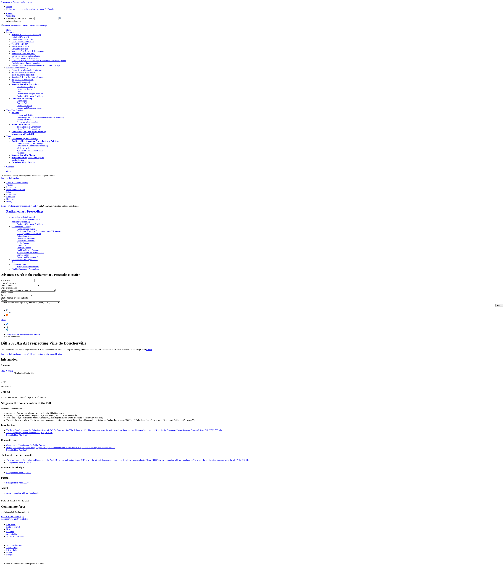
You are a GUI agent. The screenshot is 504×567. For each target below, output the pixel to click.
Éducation (10, 197)
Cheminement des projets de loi (30, 94)
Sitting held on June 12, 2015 (18, 473)
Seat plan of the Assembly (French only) (23, 334)
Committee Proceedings (22, 98)
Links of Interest (13, 527)
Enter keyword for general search (20, 18)
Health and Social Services (28, 250)
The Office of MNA (20, 44)
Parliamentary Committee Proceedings (32, 146)
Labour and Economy (26, 241)
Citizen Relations (24, 248)
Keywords (5, 280)
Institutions (21, 245)
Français (9, 555)
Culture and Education (26, 238)
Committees (22, 101)
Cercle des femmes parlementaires (26, 56)
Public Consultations (21, 124)
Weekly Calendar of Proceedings (25, 269)
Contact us (10, 16)
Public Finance (23, 243)
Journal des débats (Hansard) (23, 72)
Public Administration (26, 229)
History (9, 201)
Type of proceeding (9, 288)
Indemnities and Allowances (23, 53)
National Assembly (25, 236)
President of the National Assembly (26, 34)
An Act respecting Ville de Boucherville (22, 493)
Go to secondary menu (22, 2)
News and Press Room (15, 189)
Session (4, 300)
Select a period (7, 293)
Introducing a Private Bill (23, 134)
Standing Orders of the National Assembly (29, 77)
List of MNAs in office (21, 37)
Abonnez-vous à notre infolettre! (14, 519)
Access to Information (15, 536)
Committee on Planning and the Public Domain (25, 445)
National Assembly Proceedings (30, 143)
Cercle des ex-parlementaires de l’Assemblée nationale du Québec (39, 60)
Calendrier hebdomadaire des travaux (27, 70)
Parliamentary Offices (21, 46)
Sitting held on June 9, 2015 (18, 450)
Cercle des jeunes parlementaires (25, 58)
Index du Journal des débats (23, 75)
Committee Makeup (20, 49)
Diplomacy (10, 199)
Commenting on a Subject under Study (29, 131)
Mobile (9, 552)
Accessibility (11, 534)
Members (10, 32)
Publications (11, 194)
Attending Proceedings (21, 82)
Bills (19, 91)
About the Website (14, 545)
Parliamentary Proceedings (17, 68)
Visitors (9, 185)
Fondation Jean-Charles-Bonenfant (26, 63)
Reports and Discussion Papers (29, 108)
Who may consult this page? (12, 516)
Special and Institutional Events (30, 150)
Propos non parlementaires (22, 79)
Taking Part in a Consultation (29, 127)
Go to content (6, 2)
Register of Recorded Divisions (30, 96)
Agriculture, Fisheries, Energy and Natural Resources (39, 231)
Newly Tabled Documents (28, 267)
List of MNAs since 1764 (22, 39)
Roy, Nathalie (7, 371)
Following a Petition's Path (28, 122)
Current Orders (23, 103)
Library (9, 192)
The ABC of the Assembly (17, 182)
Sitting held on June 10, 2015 (18, 462)
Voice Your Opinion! (14, 110)
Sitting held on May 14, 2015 (18, 435)
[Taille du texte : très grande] (10, 313)
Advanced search (13, 21)
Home (8, 30)
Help (8, 529)
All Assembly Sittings (26, 87)
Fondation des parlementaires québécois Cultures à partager (36, 65)
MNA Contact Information (23, 42)
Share (3, 320)
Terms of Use (11, 548)
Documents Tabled (24, 89)
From (3, 295)
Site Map (10, 531)
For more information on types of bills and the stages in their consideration (31, 354)
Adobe (149, 349)
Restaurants (11, 187)
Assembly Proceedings (21, 222)
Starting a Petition (24, 120)
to (31, 295)
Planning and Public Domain (29, 233)
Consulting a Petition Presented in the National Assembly (40, 117)
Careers (9, 13)
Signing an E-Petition (26, 115)
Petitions (15, 113)
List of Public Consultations (28, 129)
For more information (10, 178)
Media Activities (23, 148)
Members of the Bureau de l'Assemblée (28, 51)
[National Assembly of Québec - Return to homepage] (24, 25)
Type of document (8, 283)
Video (8, 136)
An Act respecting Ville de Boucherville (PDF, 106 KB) (29, 432)
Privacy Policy (12, 550)
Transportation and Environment (30, 252)
